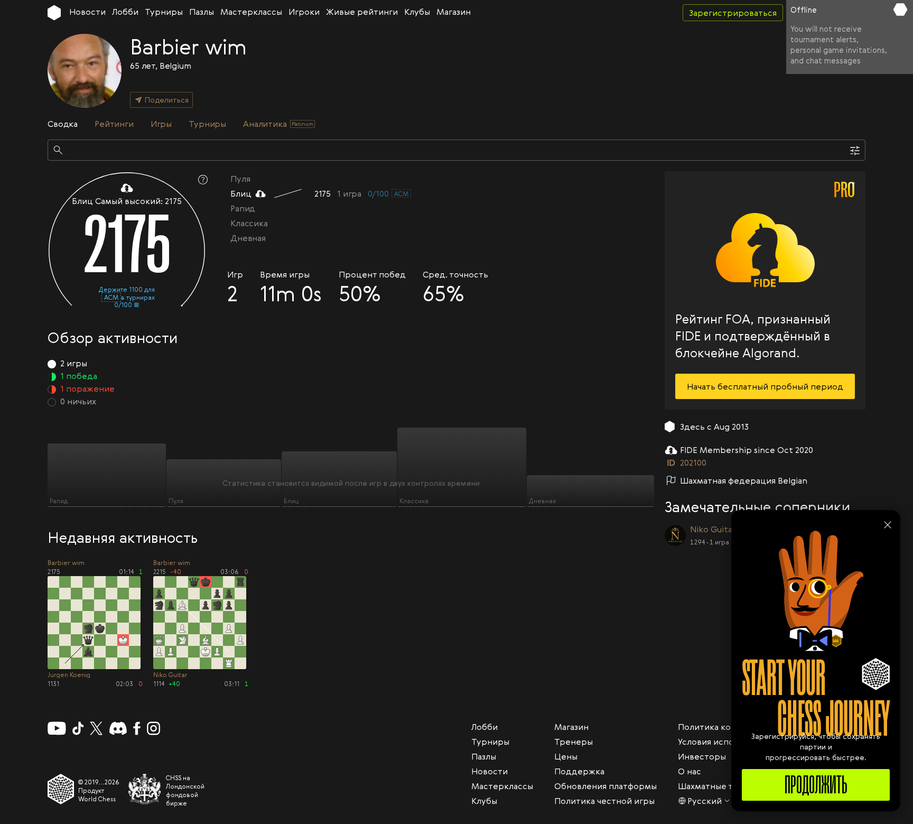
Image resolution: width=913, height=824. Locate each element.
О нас (689, 771)
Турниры (164, 11)
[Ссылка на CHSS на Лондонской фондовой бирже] (145, 789)
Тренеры (573, 741)
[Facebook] (137, 728)
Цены (565, 756)
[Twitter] (96, 728)
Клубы (417, 11)
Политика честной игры (604, 801)
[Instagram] (153, 728)
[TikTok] (78, 728)
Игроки (304, 11)
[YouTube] (57, 728)
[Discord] (118, 728)
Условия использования (727, 741)
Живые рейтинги (362, 11)
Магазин (453, 11)
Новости (87, 11)
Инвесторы (702, 756)
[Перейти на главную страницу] (54, 12)
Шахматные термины (722, 786)
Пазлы (201, 11)
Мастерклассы (251, 11)
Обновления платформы (605, 786)
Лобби (125, 11)
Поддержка (579, 771)
